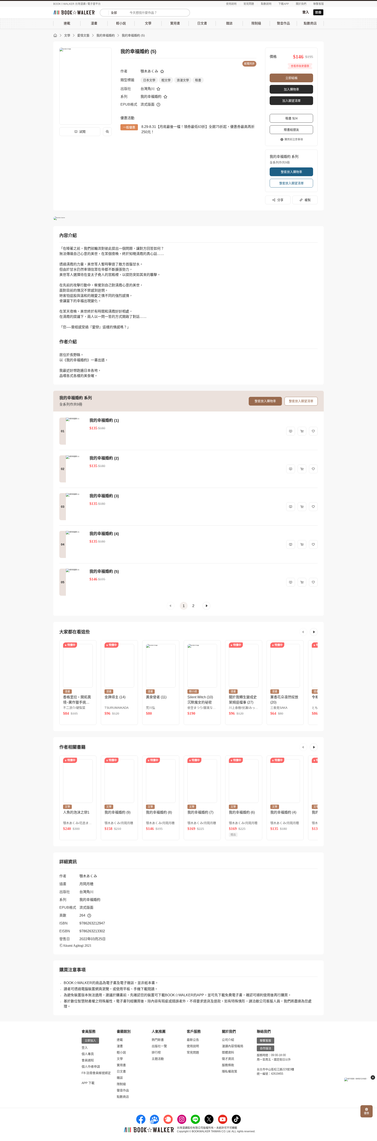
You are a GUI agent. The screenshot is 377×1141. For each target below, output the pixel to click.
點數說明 (266, 3)
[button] (171, 606)
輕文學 (166, 80)
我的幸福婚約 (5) (133, 35)
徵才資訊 (228, 1058)
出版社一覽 (159, 1046)
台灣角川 (147, 89)
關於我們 (301, 3)
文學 (67, 35)
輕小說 (121, 1052)
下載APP (283, 3)
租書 (198, 80)
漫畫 (120, 1046)
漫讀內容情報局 (232, 1046)
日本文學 (149, 80)
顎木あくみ (149, 71)
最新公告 (193, 1039)
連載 (120, 1039)
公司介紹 (228, 1039)
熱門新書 (158, 1039)
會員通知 (88, 1060)
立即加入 (90, 1040)
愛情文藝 (83, 35)
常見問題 (248, 3)
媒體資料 (228, 1052)
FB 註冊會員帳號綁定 (96, 1073)
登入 (305, 12)
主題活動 (158, 1058)
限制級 (121, 1084)
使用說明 (231, 3)
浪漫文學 (183, 80)
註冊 (318, 12)
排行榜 (156, 1052)
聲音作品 (123, 1090)
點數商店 (123, 1096)
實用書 (121, 1065)
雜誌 (120, 1077)
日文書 (121, 1071)
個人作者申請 (91, 1066)
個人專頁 (88, 1054)
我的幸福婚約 (105, 35)
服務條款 (228, 1065)
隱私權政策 (229, 1071)
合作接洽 (265, 1048)
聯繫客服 (318, 3)
